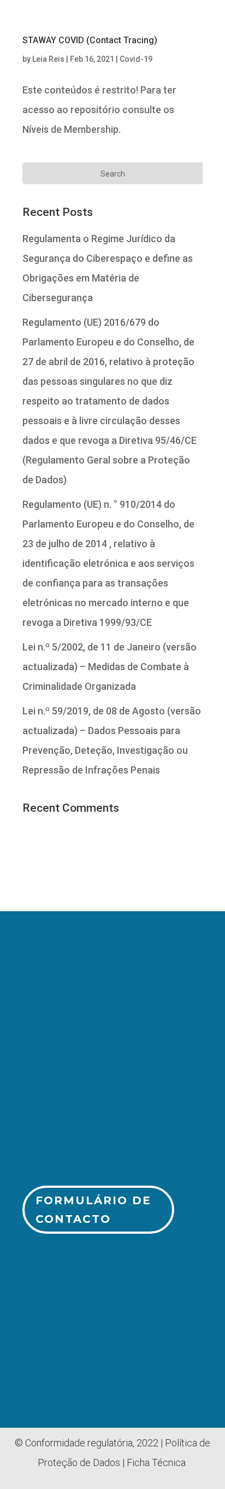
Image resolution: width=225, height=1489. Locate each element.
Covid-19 (136, 59)
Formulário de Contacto (93, 1210)
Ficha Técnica (156, 1462)
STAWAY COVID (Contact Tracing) (89, 40)
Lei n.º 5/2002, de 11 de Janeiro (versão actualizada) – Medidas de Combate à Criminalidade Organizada (109, 666)
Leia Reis (48, 59)
